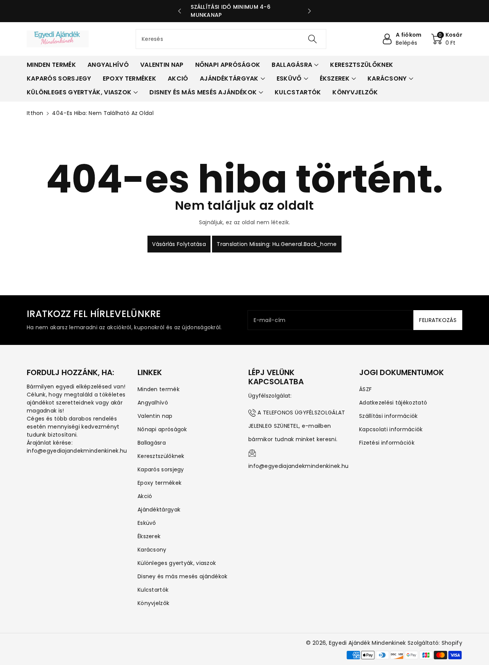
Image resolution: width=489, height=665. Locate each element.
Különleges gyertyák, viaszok (177, 563)
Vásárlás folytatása (179, 244)
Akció (145, 496)
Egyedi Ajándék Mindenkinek (367, 643)
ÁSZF (365, 389)
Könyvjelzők (153, 603)
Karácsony (152, 549)
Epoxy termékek (159, 483)
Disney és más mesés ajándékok (183, 576)
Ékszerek (149, 536)
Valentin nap (155, 416)
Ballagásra (152, 443)
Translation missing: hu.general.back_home (277, 244)
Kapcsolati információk (391, 429)
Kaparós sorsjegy (161, 469)
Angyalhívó (153, 402)
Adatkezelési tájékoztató (393, 402)
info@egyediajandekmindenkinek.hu (298, 466)
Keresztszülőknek (161, 456)
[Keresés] (312, 39)
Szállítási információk (388, 416)
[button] (447, 39)
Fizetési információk (387, 443)
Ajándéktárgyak (159, 509)
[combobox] (231, 39)
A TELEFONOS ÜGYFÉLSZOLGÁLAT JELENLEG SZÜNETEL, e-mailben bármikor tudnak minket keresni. (296, 426)
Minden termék (159, 389)
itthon (35, 113)
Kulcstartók (153, 590)
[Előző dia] (179, 11)
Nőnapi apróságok (162, 429)
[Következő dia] (309, 11)
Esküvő (147, 523)
